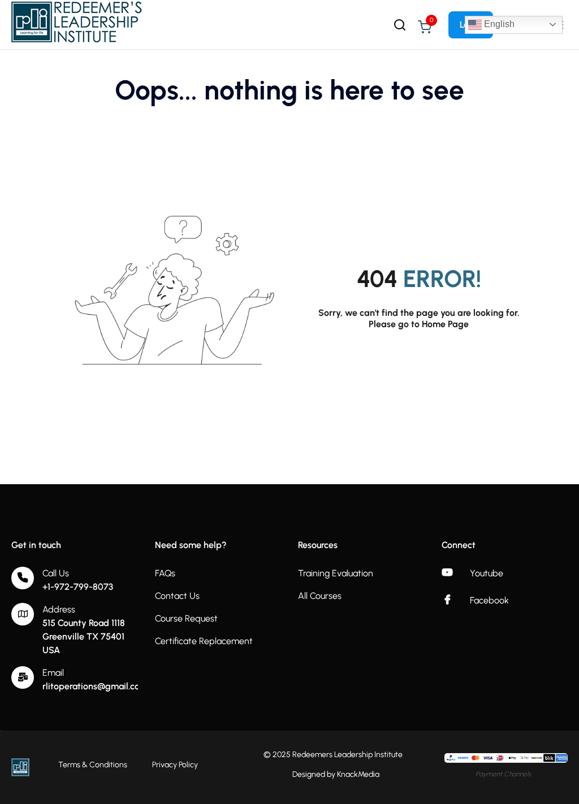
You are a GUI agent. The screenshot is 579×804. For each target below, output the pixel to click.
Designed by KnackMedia (335, 774)
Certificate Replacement (204, 641)
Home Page (445, 324)
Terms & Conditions (92, 765)
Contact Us (177, 595)
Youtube (486, 573)
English (498, 24)
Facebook (489, 600)
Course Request (186, 618)
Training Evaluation (335, 573)
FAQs (165, 573)
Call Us (55, 573)
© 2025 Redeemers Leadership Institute (333, 754)
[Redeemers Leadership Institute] (77, 24)
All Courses (320, 595)
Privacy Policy (175, 765)
